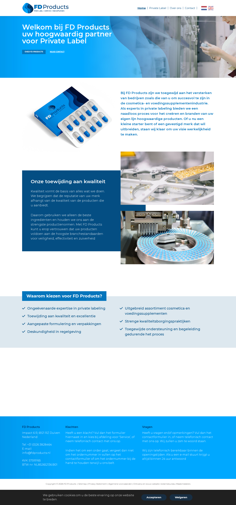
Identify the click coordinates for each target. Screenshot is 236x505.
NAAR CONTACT (57, 52)
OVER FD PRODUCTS (34, 52)
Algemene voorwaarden (120, 484)
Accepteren (154, 497)
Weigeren (181, 497)
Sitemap (82, 484)
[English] (211, 8)
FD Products (70, 484)
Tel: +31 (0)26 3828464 (37, 444)
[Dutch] (204, 8)
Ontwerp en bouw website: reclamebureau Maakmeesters (162, 484)
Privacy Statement (97, 484)
